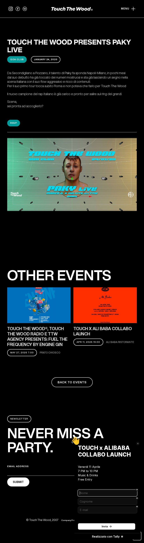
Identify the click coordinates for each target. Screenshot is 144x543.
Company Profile (69, 520)
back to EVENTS (72, 382)
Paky (68, 72)
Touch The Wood (113, 86)
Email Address (18, 466)
